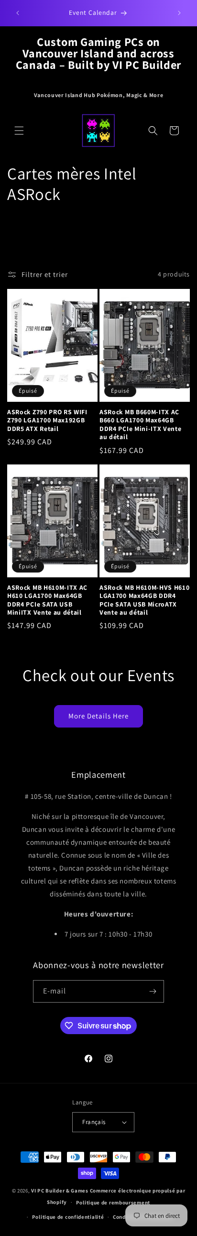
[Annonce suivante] (179, 12)
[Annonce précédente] (17, 12)
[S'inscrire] (153, 991)
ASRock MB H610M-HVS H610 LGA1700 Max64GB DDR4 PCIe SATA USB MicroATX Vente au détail (144, 600)
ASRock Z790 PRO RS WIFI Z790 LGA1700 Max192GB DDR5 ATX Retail (47, 420)
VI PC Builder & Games (59, 1190)
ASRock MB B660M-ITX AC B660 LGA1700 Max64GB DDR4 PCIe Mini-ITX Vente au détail (140, 424)
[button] (19, 130)
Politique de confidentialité (68, 1217)
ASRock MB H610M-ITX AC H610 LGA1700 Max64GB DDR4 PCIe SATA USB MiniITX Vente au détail (47, 600)
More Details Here (98, 715)
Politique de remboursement (113, 1202)
